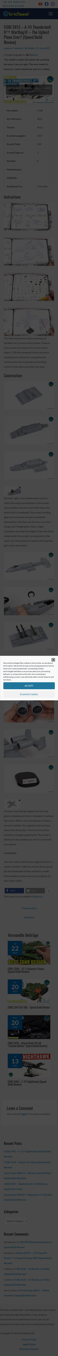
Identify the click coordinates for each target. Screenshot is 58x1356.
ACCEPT (29, 685)
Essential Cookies (29, 694)
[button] (53, 659)
